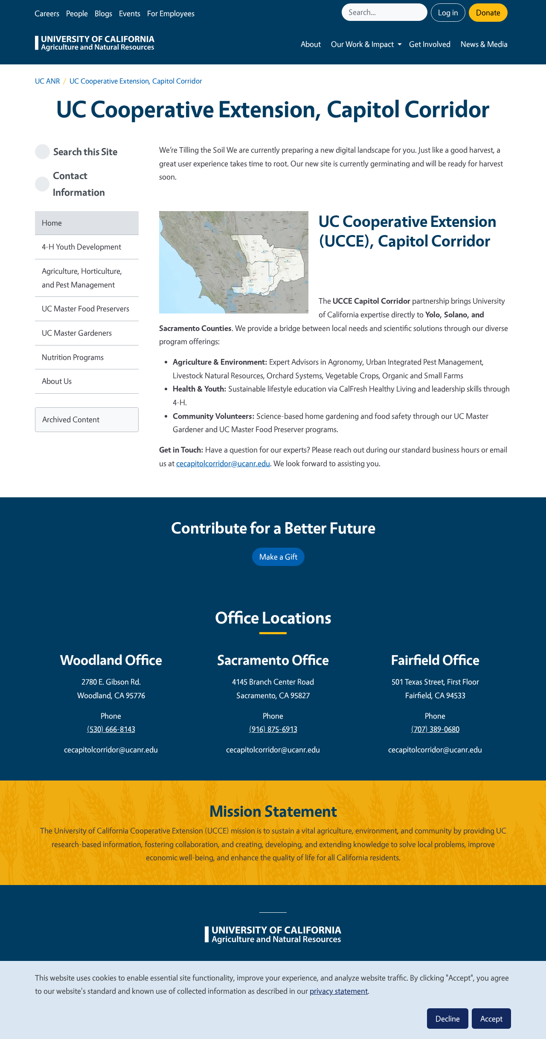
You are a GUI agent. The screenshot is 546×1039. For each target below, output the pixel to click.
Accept (491, 1018)
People (77, 13)
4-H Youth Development (81, 246)
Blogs (103, 13)
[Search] (421, 12)
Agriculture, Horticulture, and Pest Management (82, 278)
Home (52, 223)
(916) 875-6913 (273, 729)
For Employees (171, 13)
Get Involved (429, 44)
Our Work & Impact (362, 44)
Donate (488, 12)
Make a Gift (278, 556)
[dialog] (273, 999)
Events (129, 13)
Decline (448, 1018)
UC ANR (47, 80)
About (311, 44)
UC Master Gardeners (77, 333)
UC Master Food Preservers (85, 308)
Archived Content (70, 419)
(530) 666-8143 (111, 729)
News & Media (484, 44)
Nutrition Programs (73, 357)
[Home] (94, 44)
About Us (57, 381)
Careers (47, 13)
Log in (448, 12)
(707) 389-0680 (435, 729)
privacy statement (339, 991)
